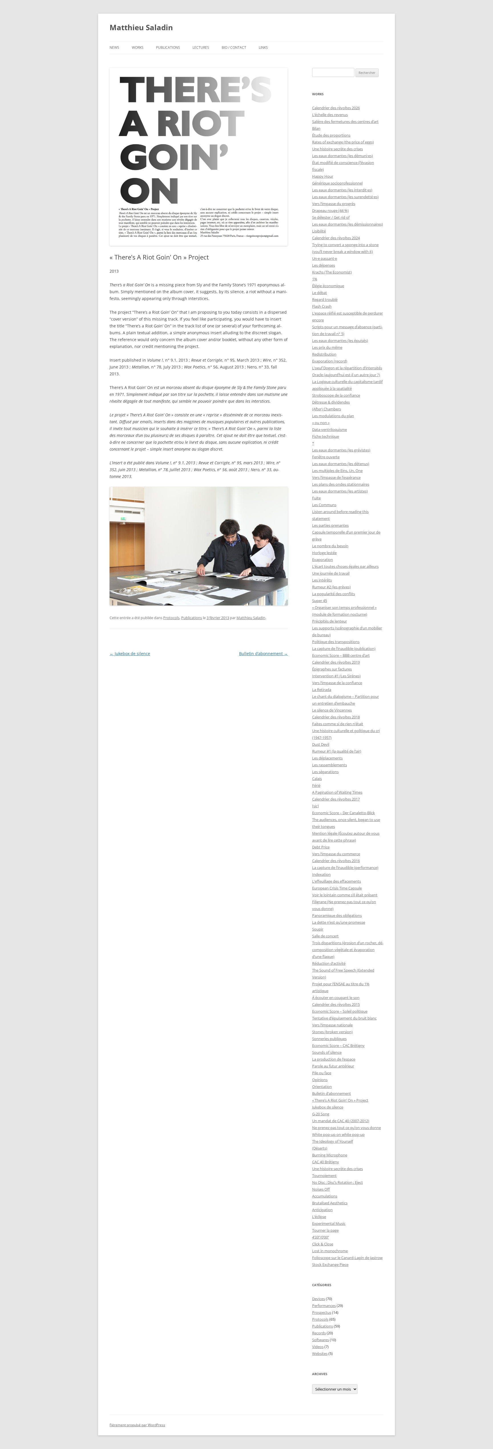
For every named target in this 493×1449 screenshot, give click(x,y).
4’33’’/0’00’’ (320, 1237)
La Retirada (321, 689)
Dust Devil (320, 744)
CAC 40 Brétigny (325, 1161)
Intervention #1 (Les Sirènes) (336, 675)
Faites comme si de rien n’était (337, 723)
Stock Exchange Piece (330, 1264)
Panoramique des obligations (337, 915)
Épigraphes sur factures (332, 669)
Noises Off (321, 1189)
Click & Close (322, 1244)
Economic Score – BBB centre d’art (341, 655)
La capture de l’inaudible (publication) (343, 648)
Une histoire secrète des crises (337, 148)
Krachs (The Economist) (332, 272)
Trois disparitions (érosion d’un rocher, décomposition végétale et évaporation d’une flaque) (347, 949)
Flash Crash (322, 306)
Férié (316, 785)
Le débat (319, 292)
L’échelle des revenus (330, 114)
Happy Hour (322, 176)
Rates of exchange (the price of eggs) (343, 142)
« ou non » (321, 422)
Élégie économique (328, 285)
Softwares (320, 1339)
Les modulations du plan (333, 415)
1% (314, 278)
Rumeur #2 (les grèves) (331, 586)
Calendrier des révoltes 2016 (336, 860)
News (114, 47)
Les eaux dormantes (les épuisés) (340, 340)
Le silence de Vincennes (332, 710)
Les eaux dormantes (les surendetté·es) (345, 196)
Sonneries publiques (329, 1038)
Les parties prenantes (330, 525)
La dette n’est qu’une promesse (338, 922)
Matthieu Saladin (141, 27)
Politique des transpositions (335, 641)
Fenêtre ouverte (326, 456)
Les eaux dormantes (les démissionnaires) (347, 224)
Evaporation (322, 559)
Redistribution (324, 354)
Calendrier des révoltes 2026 (336, 107)
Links (263, 47)
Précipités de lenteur (329, 621)
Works (138, 47)
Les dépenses (323, 265)
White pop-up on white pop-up (338, 1134)
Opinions (320, 1079)
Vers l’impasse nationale (332, 1025)
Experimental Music (328, 1223)
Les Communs (324, 504)
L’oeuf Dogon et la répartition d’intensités (347, 367)
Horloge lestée (324, 552)
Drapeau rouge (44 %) (330, 210)
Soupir (317, 929)
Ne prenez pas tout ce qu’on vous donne (346, 1127)
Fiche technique (325, 436)
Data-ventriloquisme (329, 429)
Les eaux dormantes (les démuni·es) (342, 155)
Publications (168, 47)
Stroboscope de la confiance (336, 395)
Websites (320, 1353)
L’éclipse (319, 1216)
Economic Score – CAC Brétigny (338, 1045)
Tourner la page (325, 1230)
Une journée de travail (330, 573)
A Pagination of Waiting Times (337, 792)
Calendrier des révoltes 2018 (336, 717)
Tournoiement (324, 1175)
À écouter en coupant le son (335, 997)
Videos (318, 1346)
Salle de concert (325, 936)
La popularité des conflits (333, 593)
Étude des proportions (331, 135)
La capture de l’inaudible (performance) (345, 867)
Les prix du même (327, 347)
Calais (317, 778)
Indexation (321, 874)
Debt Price (321, 847)
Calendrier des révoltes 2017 (336, 799)
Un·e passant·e (324, 258)
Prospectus (321, 1312)
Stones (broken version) (332, 1031)
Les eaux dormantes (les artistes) (340, 491)
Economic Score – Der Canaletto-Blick (343, 812)
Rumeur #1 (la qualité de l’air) (336, 751)
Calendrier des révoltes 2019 (336, 662)
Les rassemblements (329, 764)
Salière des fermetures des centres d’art (345, 121)
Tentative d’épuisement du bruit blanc (344, 1018)
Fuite (316, 497)
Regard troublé (325, 299)
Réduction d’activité (328, 963)
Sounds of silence (327, 1052)
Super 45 (319, 600)
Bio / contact (234, 47)
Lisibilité (319, 231)
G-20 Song (320, 1113)
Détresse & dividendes (331, 402)
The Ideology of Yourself (332, 1141)
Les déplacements (327, 758)
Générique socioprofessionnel (337, 183)
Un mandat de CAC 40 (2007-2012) (340, 1120)
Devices (318, 1298)
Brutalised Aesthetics (329, 1202)
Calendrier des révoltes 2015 (336, 1004)
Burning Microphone (329, 1155)
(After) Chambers (326, 409)
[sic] (315, 805)
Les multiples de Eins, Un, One (337, 470)
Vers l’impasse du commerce (336, 853)
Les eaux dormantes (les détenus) (340, 463)
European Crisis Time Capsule (337, 888)
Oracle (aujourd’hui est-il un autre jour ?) (346, 374)
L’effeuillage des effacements (336, 881)
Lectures (201, 47)
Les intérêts (322, 580)
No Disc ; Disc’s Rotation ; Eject (337, 1182)
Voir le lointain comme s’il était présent (344, 894)
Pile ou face (321, 1072)
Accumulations (324, 1196)
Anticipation (322, 1209)
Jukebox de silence (130, 653)
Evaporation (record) (329, 361)
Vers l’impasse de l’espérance (336, 477)
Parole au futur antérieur (333, 1066)
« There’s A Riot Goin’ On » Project (340, 1100)
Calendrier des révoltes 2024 (336, 237)
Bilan (316, 128)
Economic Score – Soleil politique (339, 1011)
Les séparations (325, 771)
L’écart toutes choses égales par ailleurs (345, 566)
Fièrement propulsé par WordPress (137, 1424)
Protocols (171, 617)
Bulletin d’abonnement (263, 653)
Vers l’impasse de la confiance (337, 682)
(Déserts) (319, 1148)
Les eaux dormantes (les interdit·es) (342, 189)
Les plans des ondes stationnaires (340, 484)
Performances (324, 1305)
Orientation (322, 1086)
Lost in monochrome (330, 1250)
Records (319, 1332)
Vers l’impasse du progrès (333, 203)
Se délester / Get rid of (330, 217)
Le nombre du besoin (330, 545)
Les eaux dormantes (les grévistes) (341, 450)
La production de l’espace (333, 1059)
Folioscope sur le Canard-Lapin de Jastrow (347, 1257)
